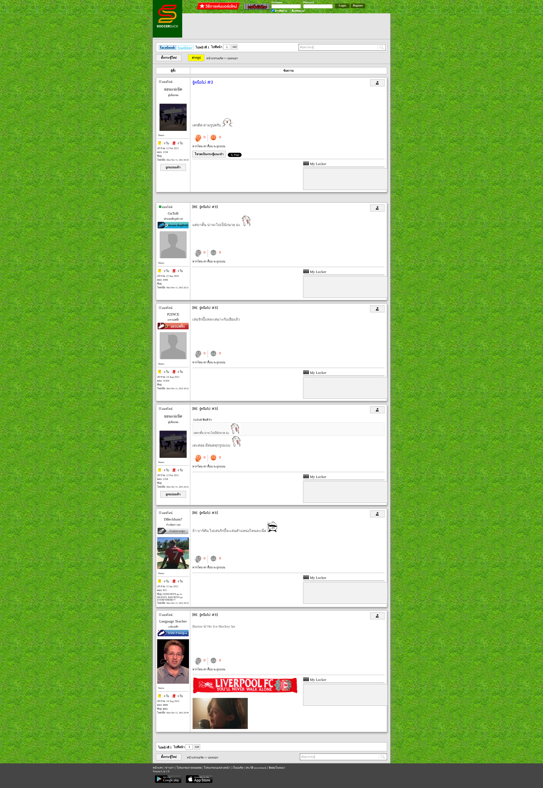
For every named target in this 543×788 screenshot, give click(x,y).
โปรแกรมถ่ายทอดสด (189, 767)
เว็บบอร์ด (237, 767)
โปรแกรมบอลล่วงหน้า (217, 767)
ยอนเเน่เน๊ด (173, 89)
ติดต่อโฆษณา (277, 767)
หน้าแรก (158, 767)
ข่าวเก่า (169, 767)
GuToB (173, 213)
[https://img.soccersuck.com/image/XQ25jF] (220, 728)
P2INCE (173, 314)
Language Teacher (173, 621)
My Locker (317, 164)
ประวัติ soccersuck (255, 767)
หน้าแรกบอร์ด (214, 58)
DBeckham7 (173, 519)
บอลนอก (232, 58)
